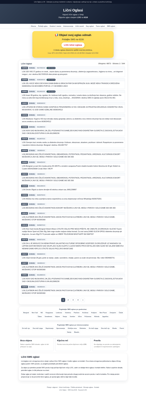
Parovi (122, 328)
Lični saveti (79, 26)
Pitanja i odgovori (52, 387)
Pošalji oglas (43, 26)
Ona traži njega (38, 328)
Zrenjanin (113, 312)
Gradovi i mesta (55, 26)
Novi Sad (35, 312)
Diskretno (83, 328)
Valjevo (57, 316)
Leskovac (59, 312)
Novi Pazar (103, 312)
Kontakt (96, 387)
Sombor (72, 316)
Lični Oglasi (73, 10)
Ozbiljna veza (72, 328)
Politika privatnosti (76, 387)
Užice (80, 316)
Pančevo (76, 312)
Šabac (40, 316)
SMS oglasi (111, 26)
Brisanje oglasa (88, 387)
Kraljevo (94, 312)
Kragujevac (49, 312)
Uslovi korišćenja (64, 387)
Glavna (33, 26)
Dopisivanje (49, 328)
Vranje (65, 316)
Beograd (26, 312)
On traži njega (93, 328)
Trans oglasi (100, 26)
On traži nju (26, 328)
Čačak (121, 312)
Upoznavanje (60, 328)
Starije (69, 332)
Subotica (68, 312)
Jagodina (105, 316)
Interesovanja (68, 26)
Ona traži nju (105, 328)
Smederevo (48, 316)
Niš (42, 312)
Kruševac (85, 312)
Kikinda (96, 316)
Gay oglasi (90, 26)
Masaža (76, 332)
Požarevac (88, 316)
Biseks (114, 328)
